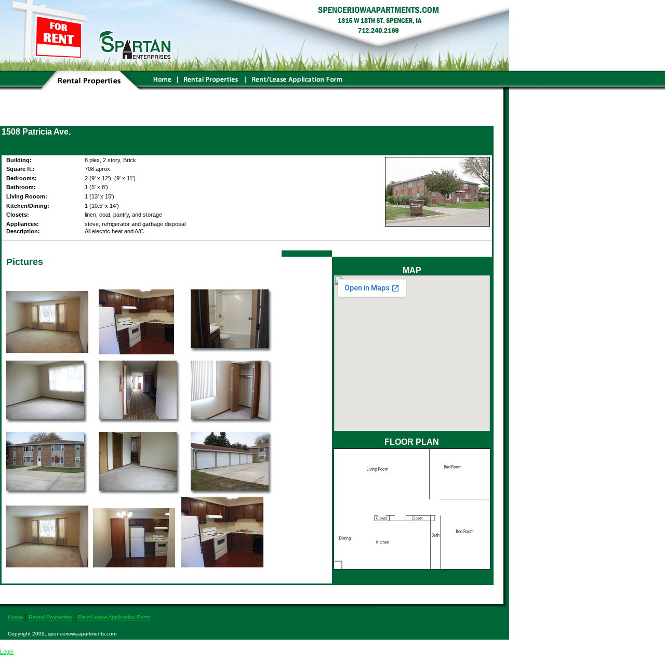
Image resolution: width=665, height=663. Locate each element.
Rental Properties (50, 617)
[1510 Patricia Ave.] (232, 352)
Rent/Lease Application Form (114, 617)
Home (15, 617)
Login (7, 651)
